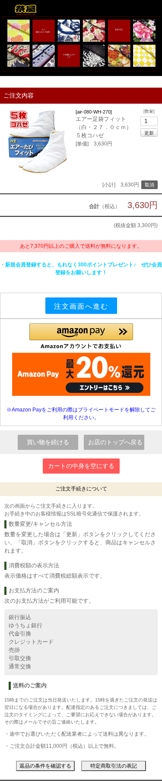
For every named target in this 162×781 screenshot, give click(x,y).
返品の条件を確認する (45, 766)
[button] (81, 336)
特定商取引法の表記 (113, 766)
